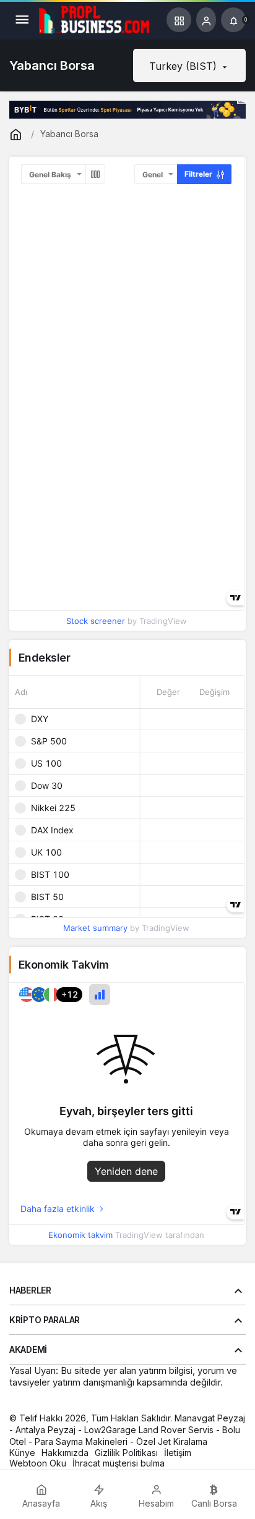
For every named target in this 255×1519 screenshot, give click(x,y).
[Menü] (21, 19)
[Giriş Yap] (206, 19)
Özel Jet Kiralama (171, 1441)
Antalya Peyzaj (45, 1429)
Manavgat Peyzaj (210, 1418)
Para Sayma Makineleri (81, 1441)
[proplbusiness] (94, 18)
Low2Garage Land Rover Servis (149, 1429)
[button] (178, 19)
